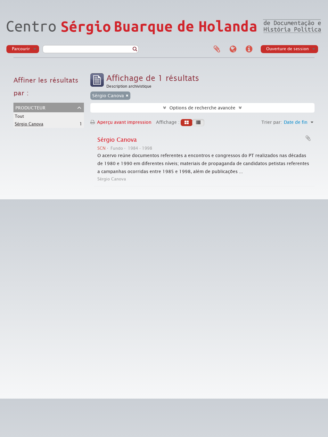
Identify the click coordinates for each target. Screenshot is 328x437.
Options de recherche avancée (202, 107)
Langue (233, 49)
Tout (19, 116)
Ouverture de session (287, 48)
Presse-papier (217, 49)
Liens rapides (249, 49)
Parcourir (21, 48)
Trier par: (271, 122)
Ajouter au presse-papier (308, 138)
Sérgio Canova (29, 124)
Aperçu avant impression (124, 122)
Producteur (30, 107)
